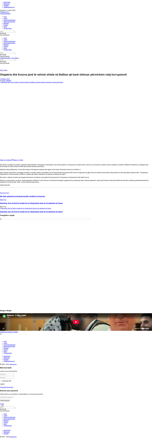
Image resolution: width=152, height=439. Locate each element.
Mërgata (6, 23)
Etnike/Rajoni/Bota (9, 22)
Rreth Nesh (7, 2)
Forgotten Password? (6, 387)
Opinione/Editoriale (9, 20)
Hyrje (5, 17)
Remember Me (6, 381)
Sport (5, 27)
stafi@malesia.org (9, 7)
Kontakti (6, 5)
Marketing (7, 4)
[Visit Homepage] (4, 12)
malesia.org (13, 364)
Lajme (5, 18)
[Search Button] (15, 53)
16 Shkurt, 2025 (5, 79)
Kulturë (6, 25)
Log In (2, 404)
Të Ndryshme (8, 28)
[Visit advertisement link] (5, 14)
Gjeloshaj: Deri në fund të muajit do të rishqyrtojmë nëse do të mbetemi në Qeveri (31, 212)
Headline (8, 80)
